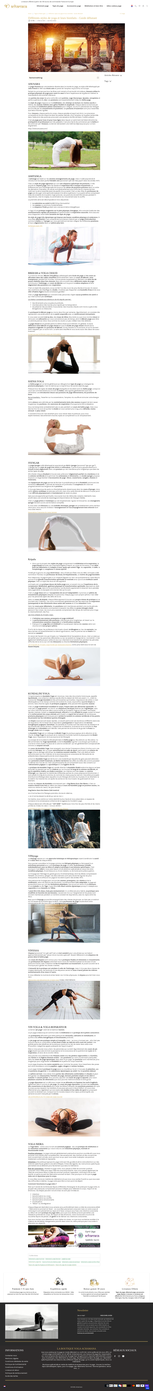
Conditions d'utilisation (14, 1367)
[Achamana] (15, 6)
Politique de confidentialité (85, 1333)
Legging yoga (65, 1259)
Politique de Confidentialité (15, 1364)
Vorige (123, 13)
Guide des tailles (11, 1376)
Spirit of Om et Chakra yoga (51, 1262)
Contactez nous (11, 1355)
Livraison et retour (12, 1370)
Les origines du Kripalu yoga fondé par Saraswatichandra (49, 645)
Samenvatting (35, 78)
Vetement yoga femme (52, 1259)
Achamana (79, 1387)
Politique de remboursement (16, 1373)
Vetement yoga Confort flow (90, 1262)
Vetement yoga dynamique (71, 1262)
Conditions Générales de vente (16, 1361)
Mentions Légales (11, 1358)
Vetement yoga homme (36, 1259)
